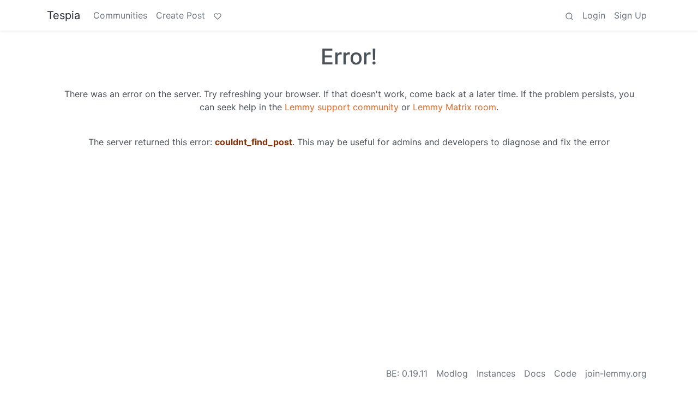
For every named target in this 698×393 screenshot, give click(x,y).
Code (565, 373)
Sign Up (630, 15)
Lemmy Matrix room (454, 107)
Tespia (63, 15)
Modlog (452, 373)
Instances (496, 373)
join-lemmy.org (616, 373)
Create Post (180, 15)
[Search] (569, 15)
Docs (534, 373)
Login (593, 15)
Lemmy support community (342, 107)
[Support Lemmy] (217, 15)
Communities (120, 15)
